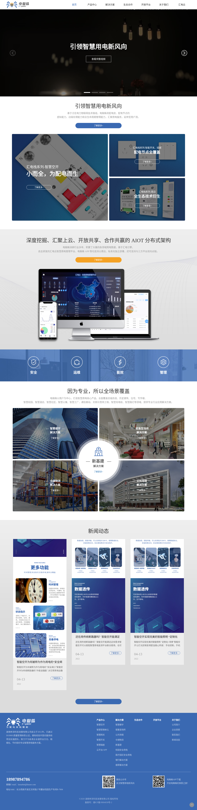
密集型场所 (121, 730)
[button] (87, 92)
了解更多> (98, 125)
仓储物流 (120, 740)
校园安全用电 (122, 750)
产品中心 (92, 4)
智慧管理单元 (103, 730)
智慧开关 (101, 740)
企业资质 (176, 730)
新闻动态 (176, 740)
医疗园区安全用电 (124, 755)
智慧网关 (101, 735)
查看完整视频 (98, 59)
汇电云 (181, 4)
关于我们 (163, 4)
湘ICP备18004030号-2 (102, 802)
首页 (74, 4)
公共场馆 (120, 735)
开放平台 (146, 4)
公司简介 (176, 725)
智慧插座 (101, 745)
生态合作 (128, 4)
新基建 (119, 745)
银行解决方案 (122, 760)
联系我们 (176, 735)
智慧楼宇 (120, 725)
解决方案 (110, 4)
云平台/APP (102, 750)
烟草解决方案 (122, 765)
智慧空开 (101, 725)
